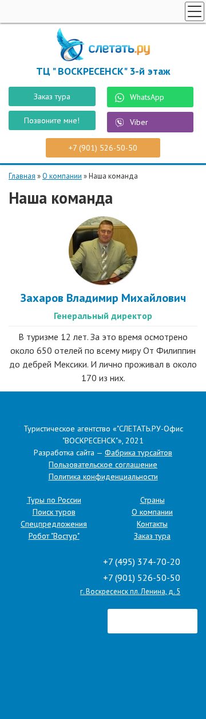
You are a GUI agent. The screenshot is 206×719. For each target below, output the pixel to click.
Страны (152, 500)
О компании (62, 176)
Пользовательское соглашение (103, 464)
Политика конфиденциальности (103, 476)
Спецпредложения (54, 524)
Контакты (152, 524)
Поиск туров (54, 512)
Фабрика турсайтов (138, 452)
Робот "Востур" (54, 536)
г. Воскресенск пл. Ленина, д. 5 (130, 591)
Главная (22, 176)
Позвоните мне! (52, 120)
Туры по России (54, 500)
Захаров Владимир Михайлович (103, 297)
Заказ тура (52, 96)
